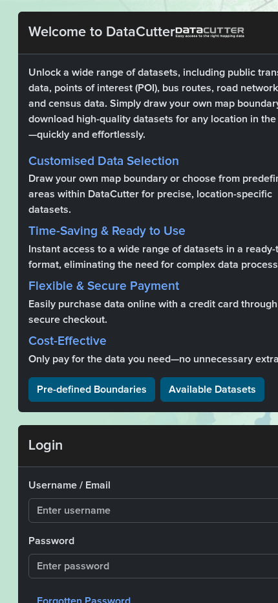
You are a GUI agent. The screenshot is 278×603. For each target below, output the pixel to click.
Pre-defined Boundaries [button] (92, 389)
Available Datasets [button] (212, 389)
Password (51, 541)
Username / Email (69, 485)
